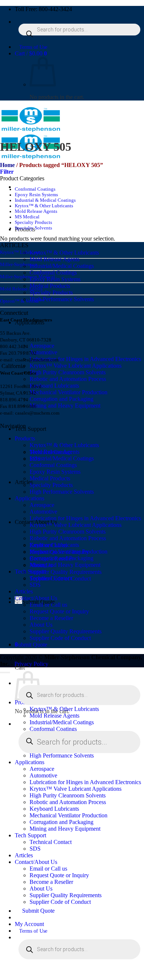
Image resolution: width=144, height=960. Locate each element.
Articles (24, 591)
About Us (41, 625)
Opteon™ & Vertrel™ (22, 301)
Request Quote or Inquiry (59, 611)
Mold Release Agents (54, 259)
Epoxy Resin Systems (55, 279)
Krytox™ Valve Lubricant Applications (75, 365)
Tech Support (30, 429)
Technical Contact (51, 578)
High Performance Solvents (62, 299)
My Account (29, 924)
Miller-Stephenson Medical (27, 276)
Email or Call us (48, 605)
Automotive (43, 352)
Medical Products (50, 286)
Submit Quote (31, 644)
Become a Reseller (51, 618)
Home (7, 165)
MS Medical (27, 216)
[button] (31, 53)
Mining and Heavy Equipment (65, 405)
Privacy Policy (31, 664)
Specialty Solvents (33, 228)
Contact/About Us (36, 598)
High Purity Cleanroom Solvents (68, 372)
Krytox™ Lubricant (20, 252)
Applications (29, 498)
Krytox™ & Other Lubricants (64, 252)
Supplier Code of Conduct (60, 638)
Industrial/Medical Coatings (62, 266)
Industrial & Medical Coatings (45, 200)
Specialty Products (51, 292)
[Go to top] (5, 672)
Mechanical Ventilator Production (68, 392)
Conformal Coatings (53, 272)
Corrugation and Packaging (61, 399)
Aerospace (42, 346)
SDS (35, 585)
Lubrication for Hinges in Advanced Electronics (85, 359)
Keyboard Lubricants (54, 385)
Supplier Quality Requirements (66, 572)
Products (25, 438)
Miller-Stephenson (18, 264)
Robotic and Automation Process (68, 379)
